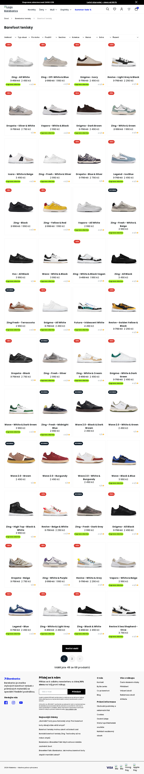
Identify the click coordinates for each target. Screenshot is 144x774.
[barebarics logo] (14, 9)
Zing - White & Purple (54, 578)
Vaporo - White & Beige (123, 578)
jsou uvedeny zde (71, 709)
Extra (101, 37)
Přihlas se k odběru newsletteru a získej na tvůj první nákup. (61, 683)
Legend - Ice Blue (123, 174)
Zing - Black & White (89, 626)
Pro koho (35, 37)
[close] (136, 2)
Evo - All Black (20, 274)
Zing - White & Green (123, 125)
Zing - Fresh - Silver (55, 373)
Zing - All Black (123, 274)
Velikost (8, 37)
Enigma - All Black (123, 526)
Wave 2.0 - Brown (20, 475)
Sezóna (61, 37)
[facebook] (6, 702)
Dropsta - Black (20, 373)
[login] (121, 9)
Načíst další (72, 648)
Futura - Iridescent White (89, 322)
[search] (107, 9)
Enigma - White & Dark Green (123, 375)
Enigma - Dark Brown (89, 125)
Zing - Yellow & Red (55, 222)
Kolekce (75, 37)
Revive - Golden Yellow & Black (123, 324)
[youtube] (21, 702)
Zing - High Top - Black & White (20, 528)
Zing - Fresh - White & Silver (55, 174)
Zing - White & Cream (89, 373)
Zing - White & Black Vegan (89, 274)
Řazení (116, 37)
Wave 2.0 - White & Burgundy (89, 477)
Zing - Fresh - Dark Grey (89, 526)
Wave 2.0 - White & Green (123, 424)
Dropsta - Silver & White (20, 125)
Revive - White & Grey (89, 578)
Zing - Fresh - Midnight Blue (54, 426)
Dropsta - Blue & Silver (89, 174)
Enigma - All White (55, 322)
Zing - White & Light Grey (55, 626)
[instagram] (13, 702)
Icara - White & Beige (20, 174)
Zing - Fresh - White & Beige (123, 224)
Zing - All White (21, 77)
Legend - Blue (21, 626)
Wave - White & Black (55, 274)
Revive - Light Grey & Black (123, 77)
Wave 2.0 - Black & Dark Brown (89, 426)
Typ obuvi (22, 37)
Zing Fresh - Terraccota (21, 322)
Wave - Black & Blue (123, 475)
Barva (88, 37)
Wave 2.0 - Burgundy (54, 475)
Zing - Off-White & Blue (55, 77)
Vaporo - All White (89, 222)
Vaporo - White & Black (55, 125)
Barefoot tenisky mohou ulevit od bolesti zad (58, 729)
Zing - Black (21, 222)
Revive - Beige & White (55, 526)
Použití (48, 37)
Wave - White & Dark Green (20, 424)
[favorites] (114, 9)
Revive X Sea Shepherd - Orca (123, 628)
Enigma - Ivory (89, 77)
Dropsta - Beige (20, 578)
